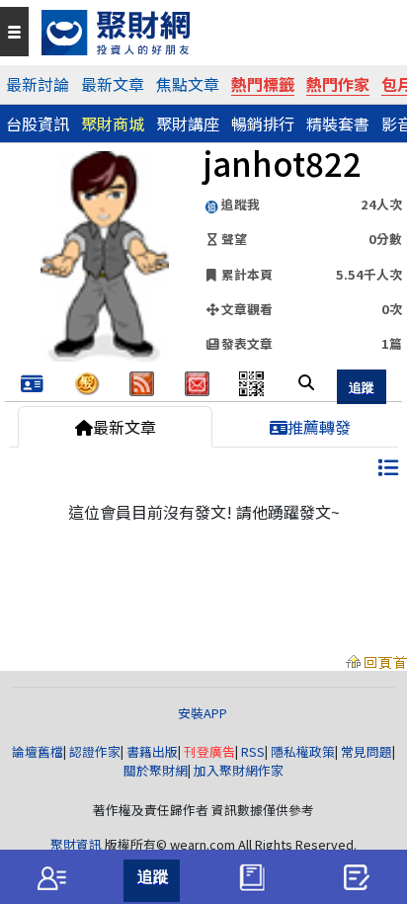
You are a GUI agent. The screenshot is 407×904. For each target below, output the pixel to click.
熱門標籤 (262, 84)
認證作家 (95, 751)
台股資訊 (37, 123)
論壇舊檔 (37, 751)
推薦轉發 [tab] (319, 427)
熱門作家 (337, 84)
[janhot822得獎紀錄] (32, 384)
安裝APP (204, 712)
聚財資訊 (76, 844)
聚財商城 (112, 123)
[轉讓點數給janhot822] (87, 381)
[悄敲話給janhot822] (197, 381)
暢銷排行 (262, 123)
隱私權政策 (303, 751)
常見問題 (366, 751)
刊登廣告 (209, 751)
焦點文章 (187, 84)
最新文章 (112, 84)
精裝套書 (337, 123)
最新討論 (37, 84)
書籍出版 (152, 751)
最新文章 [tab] (124, 427)
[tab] (51, 877)
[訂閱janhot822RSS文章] (141, 381)
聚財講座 (187, 123)
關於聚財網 (155, 770)
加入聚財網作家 (239, 770)
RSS (253, 751)
